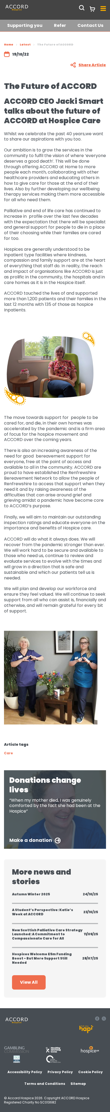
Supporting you (24, 25)
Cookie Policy (90, 1072)
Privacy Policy (60, 1072)
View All (29, 982)
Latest (25, 45)
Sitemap (78, 1083)
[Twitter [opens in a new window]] (104, 1019)
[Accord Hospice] (29, 10)
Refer (60, 25)
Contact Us (90, 25)
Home (8, 45)
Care (8, 753)
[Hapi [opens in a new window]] (86, 1032)
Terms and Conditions (44, 1083)
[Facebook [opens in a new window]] (97, 1019)
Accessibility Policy (24, 1072)
